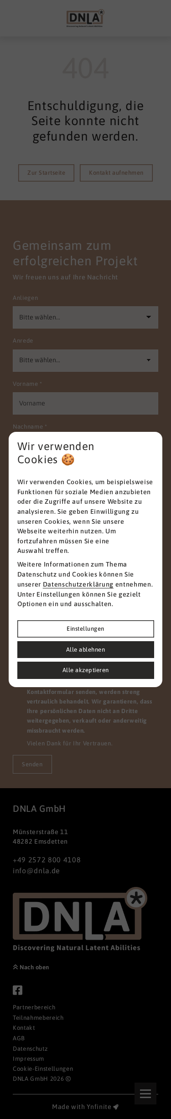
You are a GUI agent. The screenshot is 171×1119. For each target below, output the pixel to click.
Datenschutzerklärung (78, 584)
